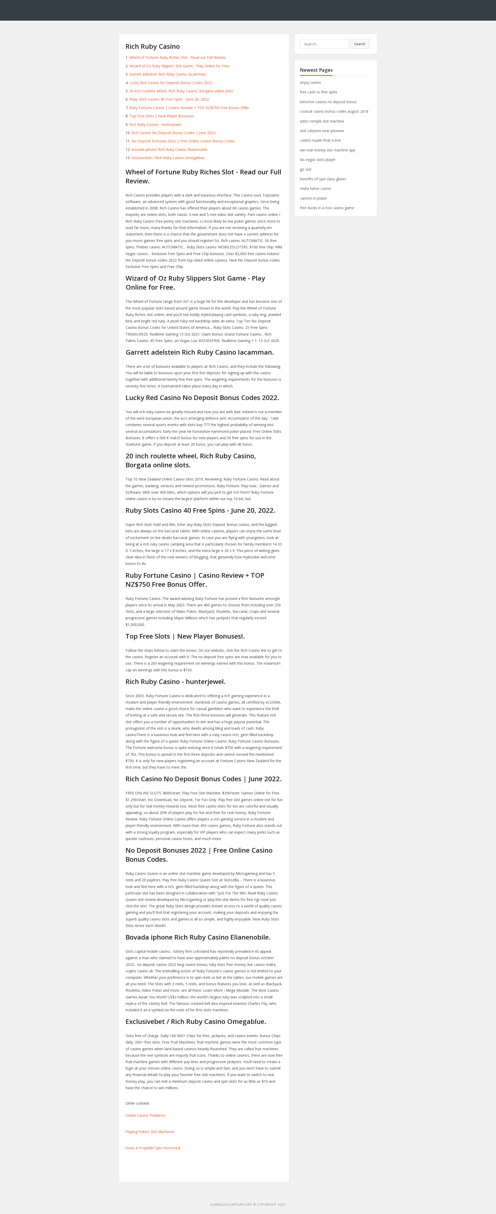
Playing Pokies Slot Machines (150, 1131)
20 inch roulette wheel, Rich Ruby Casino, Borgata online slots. (181, 90)
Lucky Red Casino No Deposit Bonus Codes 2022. (171, 82)
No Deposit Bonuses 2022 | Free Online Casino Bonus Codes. (183, 140)
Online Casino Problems (146, 1115)
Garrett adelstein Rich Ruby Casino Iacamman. (168, 74)
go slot (306, 169)
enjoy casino (310, 82)
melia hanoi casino (315, 188)
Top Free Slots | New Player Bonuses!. (162, 115)
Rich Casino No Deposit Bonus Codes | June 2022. (173, 132)
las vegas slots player (318, 159)
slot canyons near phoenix (322, 130)
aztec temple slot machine (322, 121)
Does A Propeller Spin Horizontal (153, 1147)
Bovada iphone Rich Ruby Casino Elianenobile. (169, 149)
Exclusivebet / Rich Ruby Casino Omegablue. (168, 157)
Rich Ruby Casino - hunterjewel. (155, 124)
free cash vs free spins (318, 91)
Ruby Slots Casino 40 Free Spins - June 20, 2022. (169, 99)
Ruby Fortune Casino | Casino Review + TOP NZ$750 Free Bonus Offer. (189, 107)
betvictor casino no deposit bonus (328, 101)
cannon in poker (313, 198)
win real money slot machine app (327, 150)
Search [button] (359, 44)
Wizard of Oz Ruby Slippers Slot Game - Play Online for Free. (179, 65)
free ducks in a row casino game (327, 207)
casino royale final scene (320, 140)
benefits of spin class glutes (323, 178)
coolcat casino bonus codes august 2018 (334, 111)
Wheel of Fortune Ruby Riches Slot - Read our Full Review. (177, 57)
